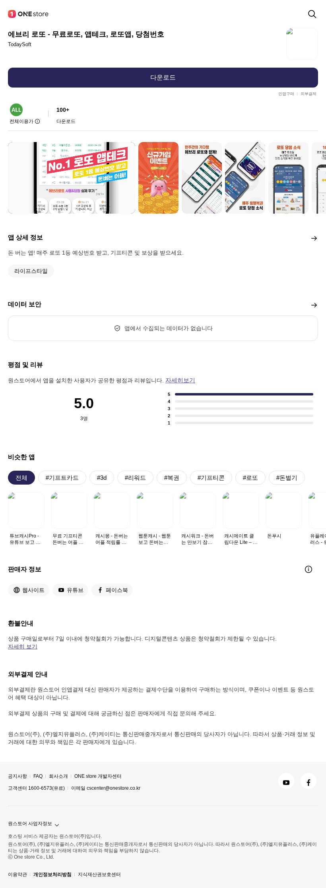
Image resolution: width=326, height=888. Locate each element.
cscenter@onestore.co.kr (113, 788)
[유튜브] (286, 781)
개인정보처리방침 (52, 874)
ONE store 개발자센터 (98, 776)
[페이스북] (308, 781)
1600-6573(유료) (46, 788)
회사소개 (58, 776)
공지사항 (17, 776)
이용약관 (17, 874)
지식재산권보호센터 (99, 874)
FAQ (38, 776)
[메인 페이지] (28, 14)
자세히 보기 (22, 646)
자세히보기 (180, 380)
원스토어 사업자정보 (30, 823)
